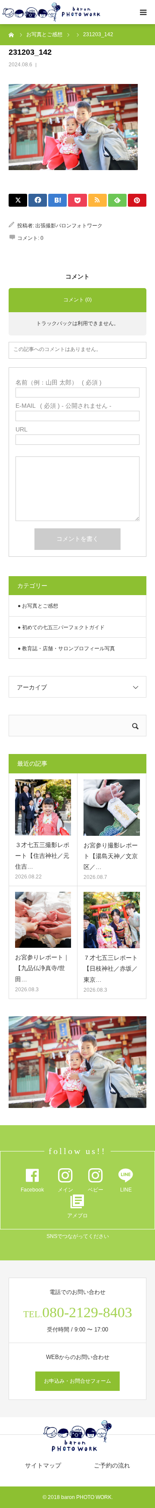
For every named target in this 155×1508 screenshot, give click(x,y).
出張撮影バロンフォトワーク (68, 226)
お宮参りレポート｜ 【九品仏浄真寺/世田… (42, 968)
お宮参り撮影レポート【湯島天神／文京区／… (111, 856)
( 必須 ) (59, 382)
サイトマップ (43, 1465)
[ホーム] (12, 34)
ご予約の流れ (112, 1465)
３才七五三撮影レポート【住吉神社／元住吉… (42, 855)
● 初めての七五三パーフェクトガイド (61, 627)
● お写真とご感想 (38, 606)
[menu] (143, 12)
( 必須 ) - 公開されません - (64, 406)
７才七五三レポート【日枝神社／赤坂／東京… (111, 968)
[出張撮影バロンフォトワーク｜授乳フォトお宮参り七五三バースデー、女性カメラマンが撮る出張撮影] (51, 12)
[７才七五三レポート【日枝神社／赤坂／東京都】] (112, 920)
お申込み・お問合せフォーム (77, 1381)
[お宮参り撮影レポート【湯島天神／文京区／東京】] (112, 807)
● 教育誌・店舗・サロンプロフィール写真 (66, 648)
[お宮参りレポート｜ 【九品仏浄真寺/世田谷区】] (43, 920)
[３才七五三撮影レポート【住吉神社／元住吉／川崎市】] (43, 807)
